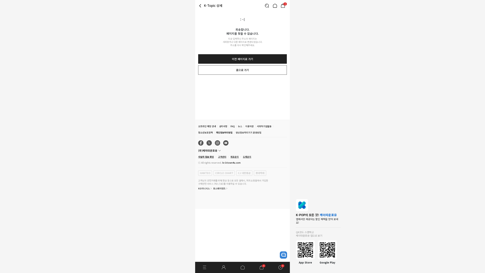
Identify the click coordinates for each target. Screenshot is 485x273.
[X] (209, 143)
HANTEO (205, 173)
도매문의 (247, 156)
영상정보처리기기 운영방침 (248, 132)
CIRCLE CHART (224, 173)
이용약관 (249, 126)
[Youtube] (225, 143)
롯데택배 (260, 173)
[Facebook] (200, 143)
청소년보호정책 (205, 132)
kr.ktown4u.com (231, 162)
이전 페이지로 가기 (242, 59)
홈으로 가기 (242, 70)
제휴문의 (234, 156)
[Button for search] (267, 6)
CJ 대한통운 (244, 173)
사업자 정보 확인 (206, 156)
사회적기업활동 (264, 126)
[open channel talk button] (283, 255)
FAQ (233, 126)
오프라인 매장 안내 (207, 126)
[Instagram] (217, 143)
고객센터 (222, 156)
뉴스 (240, 126)
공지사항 (223, 126)
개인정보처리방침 (224, 132)
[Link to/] (275, 6)
